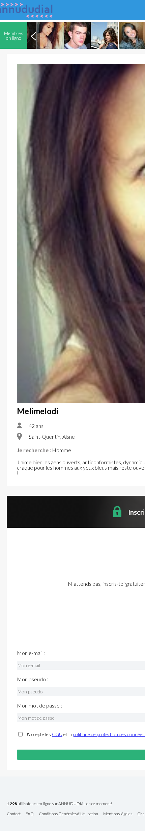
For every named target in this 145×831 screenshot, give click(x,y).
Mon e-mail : (31, 653)
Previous (33, 35)
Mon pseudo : (32, 679)
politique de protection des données (109, 734)
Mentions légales (117, 814)
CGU (57, 734)
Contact (14, 814)
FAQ (30, 814)
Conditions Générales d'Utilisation (68, 814)
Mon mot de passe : (39, 705)
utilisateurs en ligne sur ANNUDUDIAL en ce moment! (59, 804)
